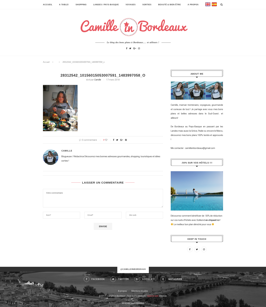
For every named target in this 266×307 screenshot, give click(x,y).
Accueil (47, 5)
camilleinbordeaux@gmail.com (200, 148)
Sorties (146, 5)
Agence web (153, 296)
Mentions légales (139, 291)
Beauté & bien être (169, 5)
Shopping (81, 5)
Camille (97, 79)
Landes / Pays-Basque (106, 5)
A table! (64, 5)
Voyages (131, 5)
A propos (193, 5)
